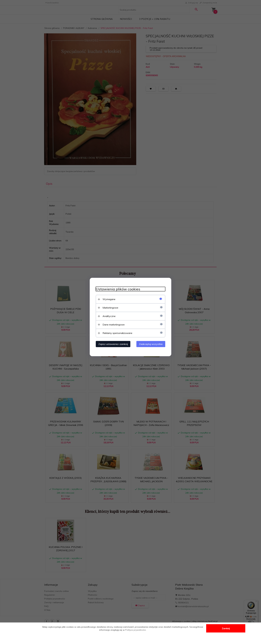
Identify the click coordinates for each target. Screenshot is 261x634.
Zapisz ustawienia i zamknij (113, 344)
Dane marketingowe (114, 324)
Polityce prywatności (135, 630)
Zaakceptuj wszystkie (151, 344)
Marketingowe (110, 307)
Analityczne (109, 316)
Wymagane (109, 299)
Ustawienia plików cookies (118, 289)
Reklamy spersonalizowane (117, 333)
